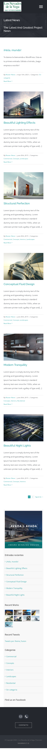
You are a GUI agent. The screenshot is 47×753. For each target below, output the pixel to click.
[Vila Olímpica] (9, 625)
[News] (23, 25)
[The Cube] (35, 619)
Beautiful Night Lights (17, 445)
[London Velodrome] (26, 619)
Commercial (8, 159)
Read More (7, 81)
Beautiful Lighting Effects (19, 122)
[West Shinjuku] (9, 619)
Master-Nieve (10, 75)
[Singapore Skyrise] (18, 612)
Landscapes (24, 159)
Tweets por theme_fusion (15, 641)
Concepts (16, 159)
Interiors (23, 239)
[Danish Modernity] (35, 612)
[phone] (26, 716)
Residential (21, 401)
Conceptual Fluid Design (19, 284)
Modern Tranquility (15, 364)
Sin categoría (11, 689)
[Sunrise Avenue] (9, 612)
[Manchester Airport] (18, 619)
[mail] (20, 716)
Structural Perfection (17, 203)
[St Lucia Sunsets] (26, 612)
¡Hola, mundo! (12, 50)
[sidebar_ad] (23, 511)
